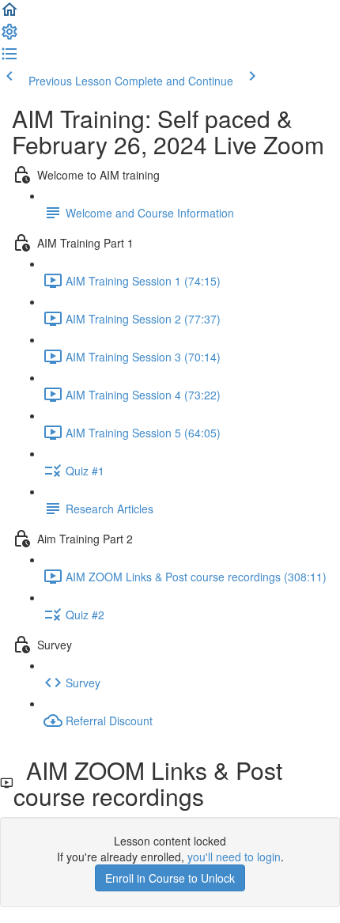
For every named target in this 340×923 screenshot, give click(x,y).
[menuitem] (9, 36)
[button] (9, 14)
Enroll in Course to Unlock (170, 878)
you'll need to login (234, 856)
